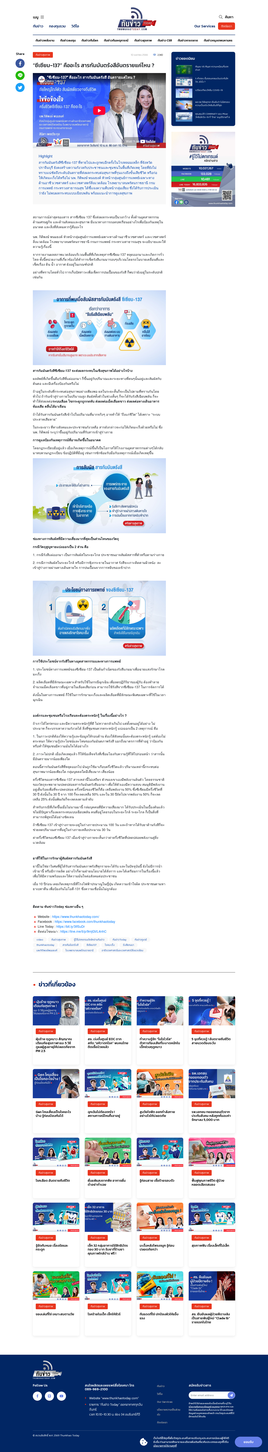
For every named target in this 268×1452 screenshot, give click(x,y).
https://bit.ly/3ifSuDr (70, 926)
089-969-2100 (96, 1389)
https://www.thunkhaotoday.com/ (75, 916)
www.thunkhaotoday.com (120, 1398)
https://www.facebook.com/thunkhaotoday (85, 921)
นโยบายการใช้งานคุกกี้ (165, 1446)
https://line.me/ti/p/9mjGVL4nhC (83, 931)
